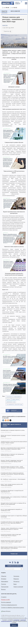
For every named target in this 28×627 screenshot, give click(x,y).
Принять (14, 625)
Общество (5, 25)
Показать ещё (14, 553)
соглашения (16, 620)
